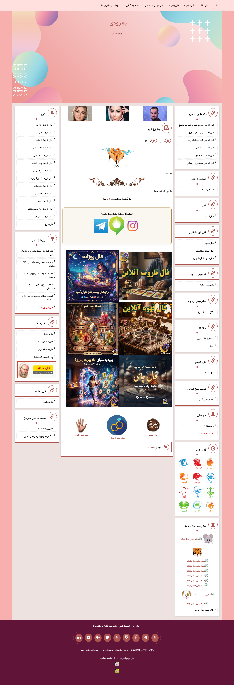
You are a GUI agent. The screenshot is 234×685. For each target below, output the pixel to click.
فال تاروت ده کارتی (43, 193)
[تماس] (117, 638)
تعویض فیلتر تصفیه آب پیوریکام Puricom (38, 297)
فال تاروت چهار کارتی (42, 162)
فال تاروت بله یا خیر (43, 216)
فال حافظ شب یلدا (44, 349)
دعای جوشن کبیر (205, 338)
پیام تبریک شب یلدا (43, 356)
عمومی (150, 447)
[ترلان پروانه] (117, 114)
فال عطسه (48, 401)
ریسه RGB (208, 425)
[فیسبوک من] (136, 638)
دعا (108, 199)
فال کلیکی (209, 372)
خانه (216, 5)
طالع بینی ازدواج (206, 311)
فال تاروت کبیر (45, 132)
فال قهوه (209, 242)
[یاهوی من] (155, 638)
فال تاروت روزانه (44, 124)
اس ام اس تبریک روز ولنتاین (200, 162)
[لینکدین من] (79, 638)
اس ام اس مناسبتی (154, 5)
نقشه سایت (106, 657)
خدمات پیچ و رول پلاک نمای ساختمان (41, 286)
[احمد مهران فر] (155, 114)
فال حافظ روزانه (45, 341)
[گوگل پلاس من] (98, 638)
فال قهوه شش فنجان (203, 258)
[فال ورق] (92, 381)
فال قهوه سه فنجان (204, 250)
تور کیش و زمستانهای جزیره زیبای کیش (38, 252)
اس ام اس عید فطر (205, 147)
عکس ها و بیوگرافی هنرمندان (38, 436)
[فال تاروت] (145, 277)
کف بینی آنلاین (207, 284)
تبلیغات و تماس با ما (110, 5)
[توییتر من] (107, 638)
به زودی (118, 22)
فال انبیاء (209, 216)
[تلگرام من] (145, 638)
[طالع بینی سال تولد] (197, 572)
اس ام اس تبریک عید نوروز (201, 132)
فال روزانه (174, 5)
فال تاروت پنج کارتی (43, 170)
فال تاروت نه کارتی (43, 185)
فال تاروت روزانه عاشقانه (40, 208)
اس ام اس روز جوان (204, 155)
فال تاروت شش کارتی (42, 178)
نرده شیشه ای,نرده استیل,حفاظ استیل (39, 263)
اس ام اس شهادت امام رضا (201, 139)
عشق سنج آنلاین (205, 399)
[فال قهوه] (145, 329)
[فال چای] (145, 381)
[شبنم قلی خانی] (80, 114)
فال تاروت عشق (45, 201)
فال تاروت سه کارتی (43, 155)
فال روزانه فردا (45, 428)
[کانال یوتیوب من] (88, 638)
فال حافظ (204, 5)
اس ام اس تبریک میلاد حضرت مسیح (196, 124)
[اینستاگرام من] (126, 638)
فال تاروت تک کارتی (43, 147)
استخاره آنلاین (132, 5)
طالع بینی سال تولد (204, 609)
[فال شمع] (92, 329)
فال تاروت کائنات (44, 139)
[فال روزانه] (92, 277)
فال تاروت (189, 5)
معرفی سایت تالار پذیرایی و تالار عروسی (39, 275)
